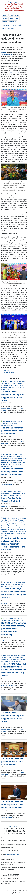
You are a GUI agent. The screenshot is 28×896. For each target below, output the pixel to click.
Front (17, 561)
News (11, 18)
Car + (4, 28)
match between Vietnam (8, 685)
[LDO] (14, 385)
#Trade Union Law (9, 372)
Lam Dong (4, 603)
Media (11, 15)
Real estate (5, 25)
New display (11, 28)
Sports (17, 15)
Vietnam (3, 640)
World (19, 25)
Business (5, 18)
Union (17, 18)
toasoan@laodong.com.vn (13, 854)
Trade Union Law (6, 54)
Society (4, 15)
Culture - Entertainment (9, 22)
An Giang (4, 52)
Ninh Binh (4, 507)
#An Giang (7, 371)
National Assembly (7, 408)
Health (14, 25)
